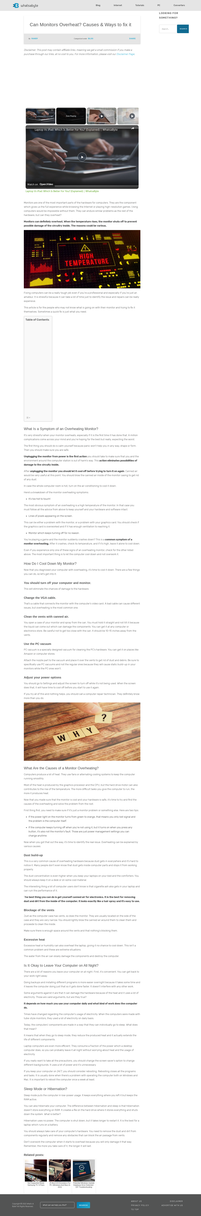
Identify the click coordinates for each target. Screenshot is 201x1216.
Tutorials (139, 5)
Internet (118, 5)
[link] (30, 130)
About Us (136, 1201)
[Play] (102, 116)
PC (158, 5)
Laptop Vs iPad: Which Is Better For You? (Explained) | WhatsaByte (76, 129)
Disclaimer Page (125, 54)
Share (132, 39)
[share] (132, 128)
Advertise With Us (172, 1205)
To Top (135, 1209)
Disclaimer (176, 1201)
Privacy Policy (140, 1205)
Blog (98, 5)
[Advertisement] (82, 81)
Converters (179, 5)
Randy (34, 39)
